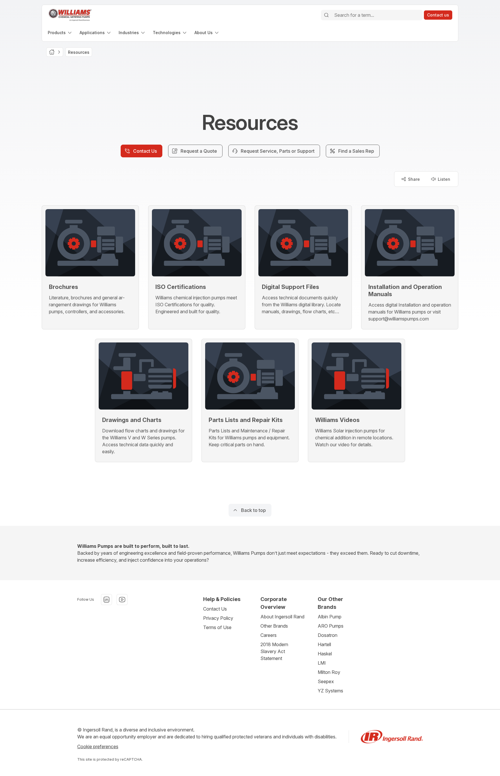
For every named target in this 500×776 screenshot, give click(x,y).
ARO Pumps (330, 626)
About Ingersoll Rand (282, 617)
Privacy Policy (218, 618)
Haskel (325, 654)
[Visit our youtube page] (122, 599)
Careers (268, 635)
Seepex (326, 681)
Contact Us (215, 609)
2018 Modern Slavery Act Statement (274, 651)
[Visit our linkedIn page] (106, 599)
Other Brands (274, 626)
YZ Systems (330, 691)
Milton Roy (329, 672)
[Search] (326, 15)
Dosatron (327, 635)
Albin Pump (329, 617)
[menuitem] (60, 33)
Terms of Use (217, 627)
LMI (322, 663)
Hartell (324, 644)
